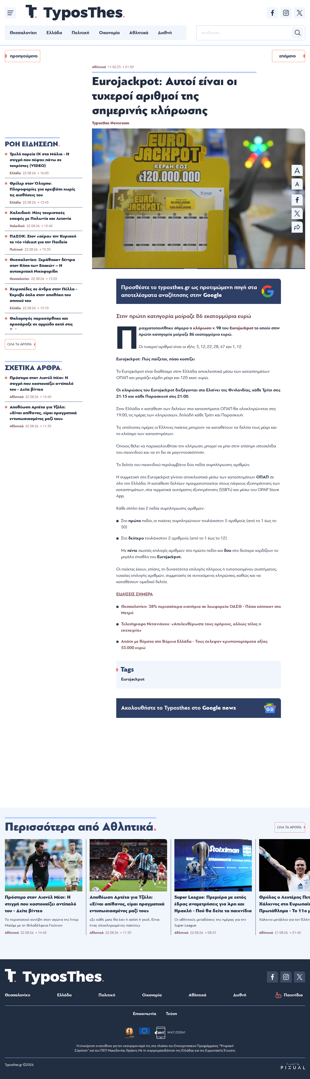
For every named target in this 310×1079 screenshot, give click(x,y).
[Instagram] (286, 12)
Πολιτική (80, 33)
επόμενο (287, 56)
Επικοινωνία (144, 1014)
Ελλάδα (54, 33)
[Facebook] (272, 12)
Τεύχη (171, 1014)
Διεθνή (165, 33)
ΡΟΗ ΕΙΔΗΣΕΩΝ (31, 144)
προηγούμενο (24, 56)
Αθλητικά (138, 33)
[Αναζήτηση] (297, 32)
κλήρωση (202, 328)
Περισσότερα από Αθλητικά (79, 827)
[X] (299, 12)
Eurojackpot (241, 328)
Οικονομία (109, 33)
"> (189, 291)
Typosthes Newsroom (110, 123)
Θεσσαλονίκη (23, 33)
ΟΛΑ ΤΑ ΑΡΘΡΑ (19, 344)
